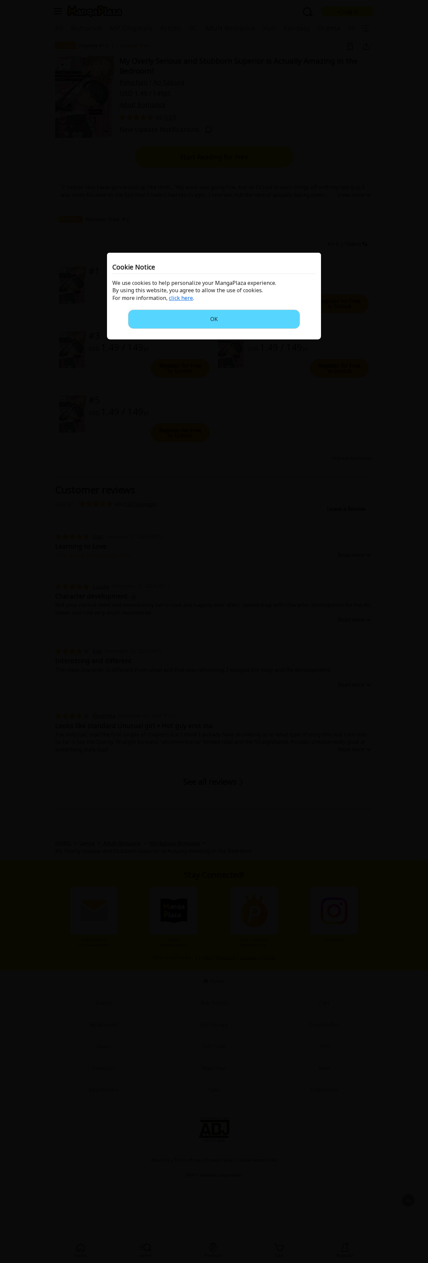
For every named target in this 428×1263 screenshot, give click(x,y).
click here (181, 298)
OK (214, 319)
